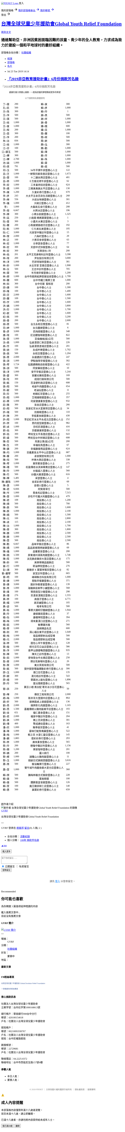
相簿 (9, 58)
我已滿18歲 (7, 1126)
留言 (26, 828)
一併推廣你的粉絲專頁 (9, 989)
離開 (18, 1126)
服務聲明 (91, 1089)
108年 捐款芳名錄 (29, 840)
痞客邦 (20, 828)
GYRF (4, 810)
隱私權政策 (80, 1089)
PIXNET (39, 1089)
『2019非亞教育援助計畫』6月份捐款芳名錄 (43, 79)
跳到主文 (6, 32)
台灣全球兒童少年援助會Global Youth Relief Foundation (61, 23)
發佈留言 (6, 870)
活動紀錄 (25, 836)
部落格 (11, 62)
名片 (9, 66)
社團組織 (26, 52)
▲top (4, 845)
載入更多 (6, 851)
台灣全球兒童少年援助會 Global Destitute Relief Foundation (23, 983)
